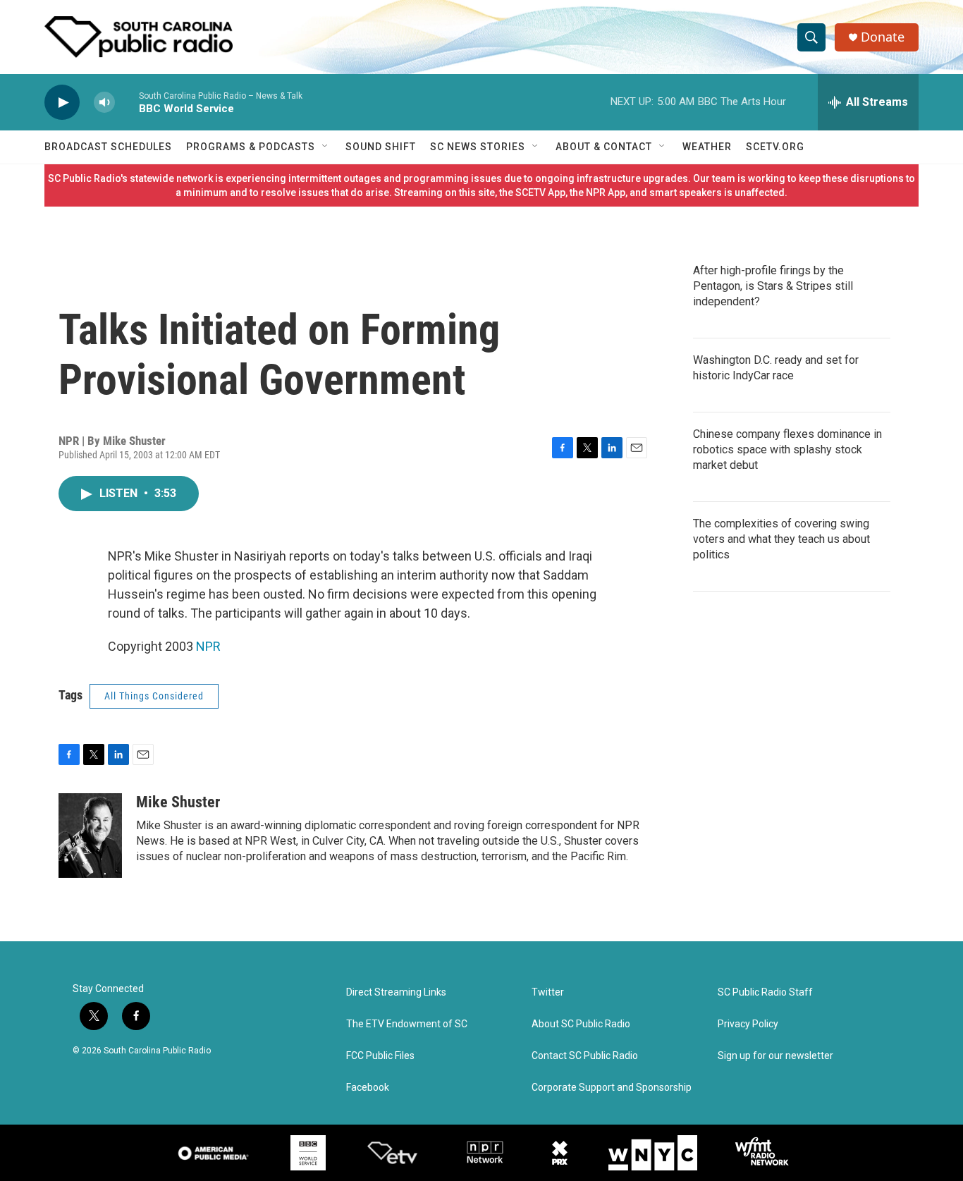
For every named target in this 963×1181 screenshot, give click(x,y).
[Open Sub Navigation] (325, 146)
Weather (707, 146)
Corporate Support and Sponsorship (612, 1087)
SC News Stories (477, 146)
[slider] (127, 101)
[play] (62, 102)
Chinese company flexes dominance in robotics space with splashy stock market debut (787, 449)
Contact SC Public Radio (585, 1056)
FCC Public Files (380, 1056)
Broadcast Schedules (108, 146)
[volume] (104, 102)
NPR (208, 646)
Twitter (548, 992)
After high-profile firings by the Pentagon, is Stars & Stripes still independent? (773, 286)
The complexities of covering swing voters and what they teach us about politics (781, 539)
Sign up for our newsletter (775, 1056)
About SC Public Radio (581, 1024)
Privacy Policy (748, 1024)
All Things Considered (154, 696)
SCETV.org (775, 146)
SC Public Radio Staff (765, 992)
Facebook (367, 1087)
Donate (882, 37)
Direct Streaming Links (396, 992)
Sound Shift (380, 146)
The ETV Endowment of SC (406, 1024)
